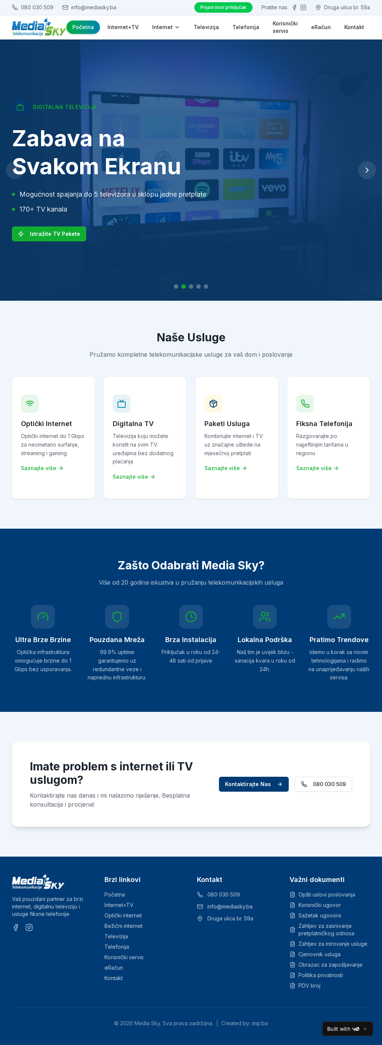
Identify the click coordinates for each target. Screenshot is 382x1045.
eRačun (321, 27)
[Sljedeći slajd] (367, 170)
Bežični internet (123, 926)
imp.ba (260, 1023)
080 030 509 (329, 784)
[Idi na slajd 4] (198, 286)
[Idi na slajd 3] (191, 286)
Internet (162, 27)
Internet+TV (123, 27)
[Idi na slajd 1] (176, 286)
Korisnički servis (285, 27)
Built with (338, 1029)
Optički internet (123, 915)
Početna (83, 27)
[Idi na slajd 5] (206, 286)
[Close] (365, 1029)
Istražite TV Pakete (55, 234)
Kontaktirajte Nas (248, 784)
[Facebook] (294, 7)
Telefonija (245, 27)
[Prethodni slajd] (15, 170)
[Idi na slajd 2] (183, 286)
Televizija (206, 27)
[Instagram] (303, 7)
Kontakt (354, 27)
